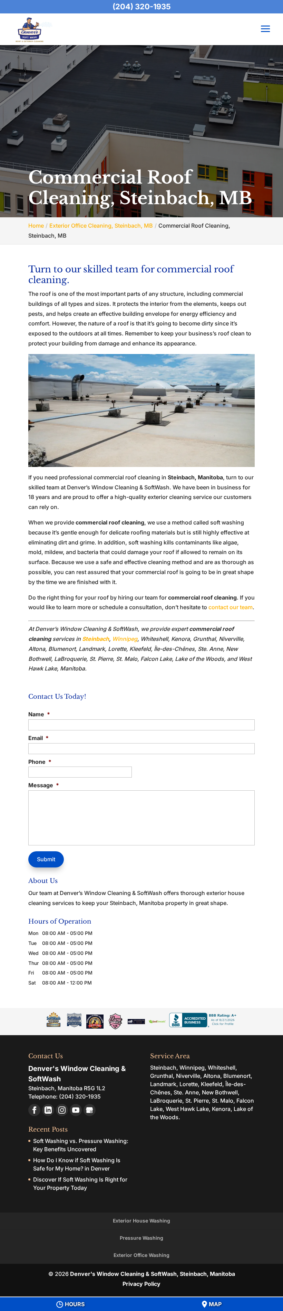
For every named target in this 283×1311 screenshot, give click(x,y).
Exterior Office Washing (141, 1255)
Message (43, 785)
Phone (39, 761)
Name (39, 714)
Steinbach (95, 638)
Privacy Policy (141, 1283)
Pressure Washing (141, 1238)
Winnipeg (124, 638)
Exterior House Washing (141, 1221)
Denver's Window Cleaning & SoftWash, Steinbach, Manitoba (152, 1273)
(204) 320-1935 (142, 6)
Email (38, 738)
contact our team (230, 607)
